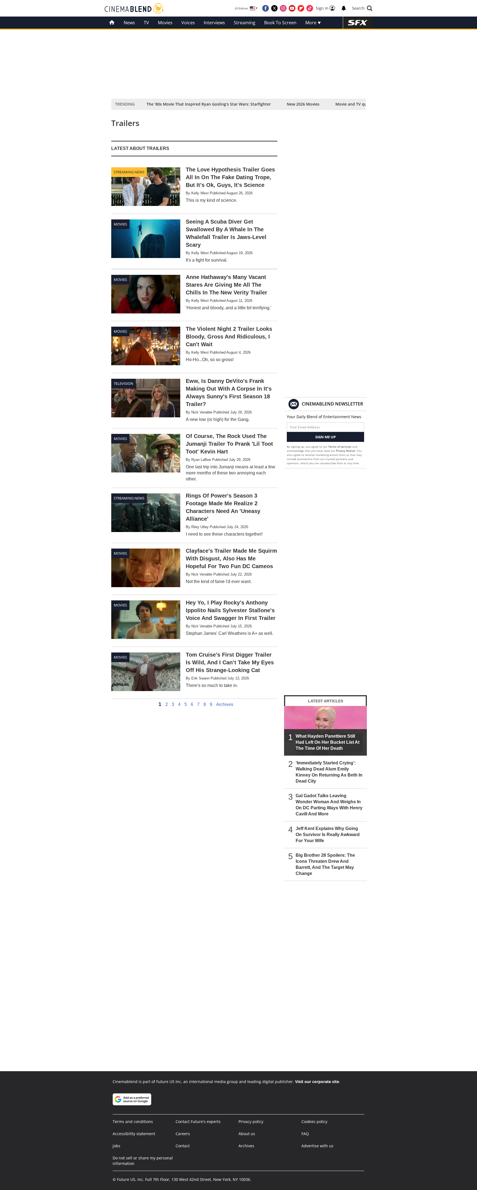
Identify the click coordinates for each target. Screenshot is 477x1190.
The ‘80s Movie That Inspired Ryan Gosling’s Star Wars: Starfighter (209, 104)
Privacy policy (251, 1121)
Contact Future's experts (198, 1121)
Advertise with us (317, 1145)
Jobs (116, 1145)
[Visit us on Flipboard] (301, 8)
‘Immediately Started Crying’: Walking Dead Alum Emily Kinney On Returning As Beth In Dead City (329, 772)
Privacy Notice (345, 451)
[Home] (112, 23)
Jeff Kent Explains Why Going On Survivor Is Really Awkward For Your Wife (328, 834)
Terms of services (340, 446)
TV (146, 23)
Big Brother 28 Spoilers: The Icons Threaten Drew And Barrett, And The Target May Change (325, 864)
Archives (224, 704)
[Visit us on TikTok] (309, 8)
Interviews (214, 23)
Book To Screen (280, 23)
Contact (183, 1145)
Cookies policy (314, 1121)
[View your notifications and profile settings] (343, 8)
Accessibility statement (134, 1133)
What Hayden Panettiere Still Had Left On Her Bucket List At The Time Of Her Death (327, 742)
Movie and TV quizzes (355, 104)
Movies (165, 23)
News (129, 23)
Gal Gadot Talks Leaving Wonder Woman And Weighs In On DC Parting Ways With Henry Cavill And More (329, 804)
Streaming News (129, 172)
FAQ (305, 1133)
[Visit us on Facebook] (265, 8)
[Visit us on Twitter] (274, 8)
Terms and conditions (133, 1121)
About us (247, 1133)
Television (123, 383)
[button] (362, 8)
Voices (188, 23)
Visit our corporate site (317, 1081)
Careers (183, 1133)
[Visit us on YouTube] (292, 8)
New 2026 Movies (303, 104)
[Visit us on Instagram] (283, 8)
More (311, 23)
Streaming (244, 23)
